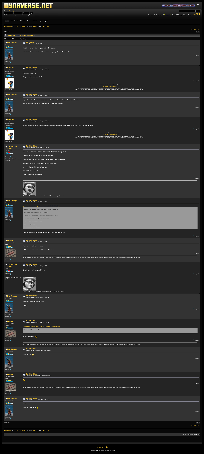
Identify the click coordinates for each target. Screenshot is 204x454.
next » (198, 29)
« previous (193, 29)
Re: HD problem (31, 67)
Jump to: (185, 434)
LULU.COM (196, 15)
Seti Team (105, 86)
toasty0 (10, 240)
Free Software (113, 86)
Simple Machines (109, 446)
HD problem (30, 42)
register (14, 10)
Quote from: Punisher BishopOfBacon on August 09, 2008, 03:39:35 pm (41, 206)
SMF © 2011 (101, 446)
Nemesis (35, 26)
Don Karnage (12, 42)
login (9, 10)
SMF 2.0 (95, 446)
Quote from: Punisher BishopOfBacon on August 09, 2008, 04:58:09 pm (41, 326)
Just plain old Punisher (11, 147)
